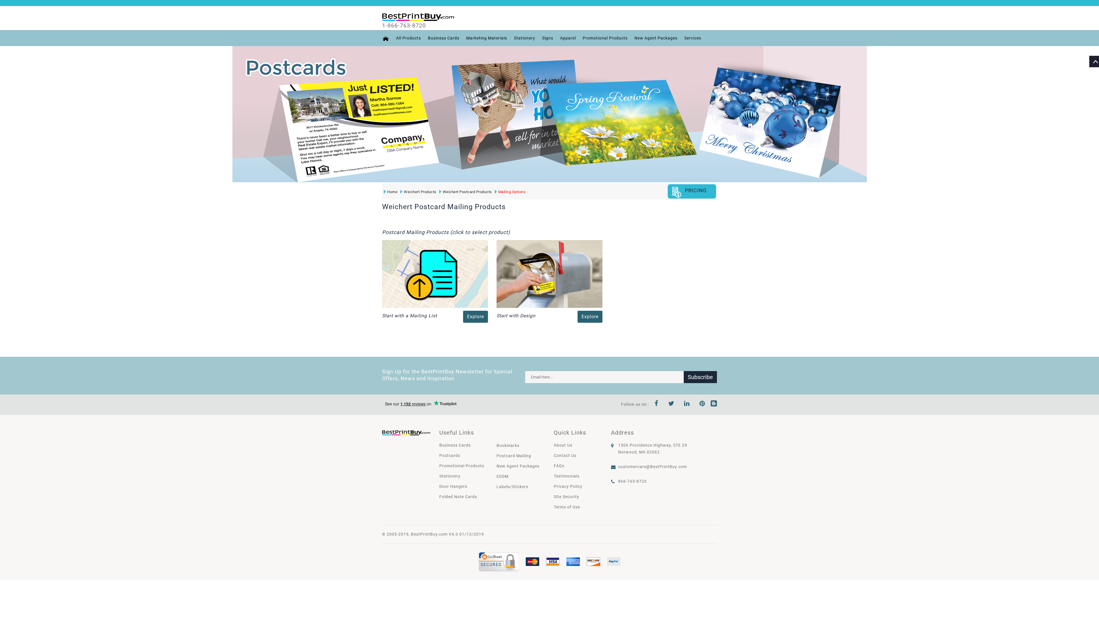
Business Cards (443, 38)
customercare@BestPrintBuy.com (652, 466)
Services (692, 38)
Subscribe (700, 377)
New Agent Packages (656, 38)
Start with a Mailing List (409, 315)
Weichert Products (420, 192)
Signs (547, 38)
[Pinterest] (702, 404)
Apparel (568, 38)
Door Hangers (453, 486)
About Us (563, 445)
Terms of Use (567, 507)
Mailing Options (512, 192)
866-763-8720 (632, 481)
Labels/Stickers (512, 486)
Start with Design (516, 315)
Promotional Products (605, 38)
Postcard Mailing (514, 455)
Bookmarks (508, 445)
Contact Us (565, 455)
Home (392, 192)
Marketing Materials (486, 38)
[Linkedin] (687, 404)
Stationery (524, 38)
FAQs (559, 466)
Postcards (449, 455)
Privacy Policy (568, 486)
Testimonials (567, 476)
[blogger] (714, 404)
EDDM (503, 476)
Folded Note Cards (458, 496)
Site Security (566, 496)
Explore (475, 316)
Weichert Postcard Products (467, 192)
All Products (408, 38)
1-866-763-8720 (404, 25)
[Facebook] (656, 404)
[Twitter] (671, 404)
